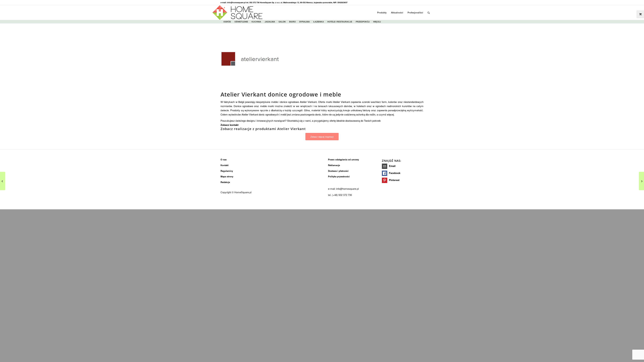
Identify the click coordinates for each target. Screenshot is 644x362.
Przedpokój (363, 21)
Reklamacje (334, 165)
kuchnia (256, 21)
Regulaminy (227, 170)
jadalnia (270, 21)
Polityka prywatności (339, 176)
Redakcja (225, 182)
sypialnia (304, 21)
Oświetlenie (241, 21)
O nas (224, 159)
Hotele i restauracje (339, 21)
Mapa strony (227, 176)
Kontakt (224, 165)
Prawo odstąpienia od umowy (343, 159)
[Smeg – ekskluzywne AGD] (2, 181)
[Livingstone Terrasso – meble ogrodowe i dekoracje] (641, 181)
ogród (227, 21)
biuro (292, 21)
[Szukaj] (428, 12)
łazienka (318, 21)
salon (282, 21)
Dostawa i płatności (338, 170)
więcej (377, 21)
